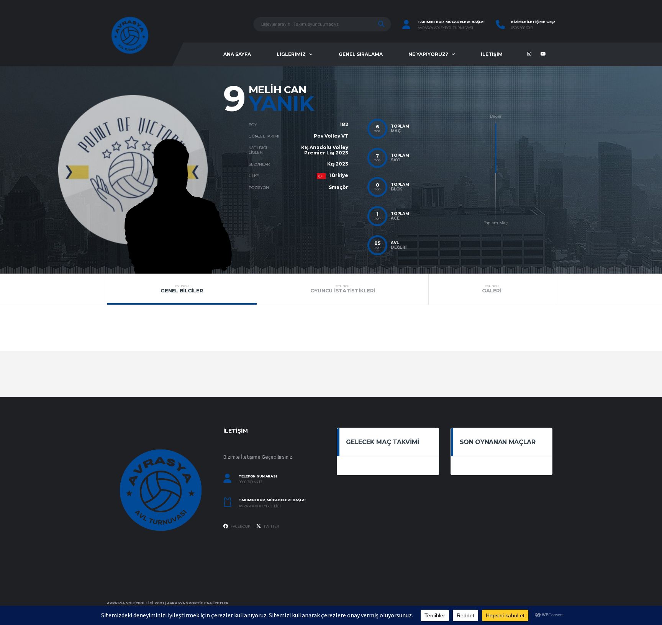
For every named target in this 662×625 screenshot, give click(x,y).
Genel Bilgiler (182, 289)
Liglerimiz (291, 54)
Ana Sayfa (237, 54)
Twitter (271, 526)
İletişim (492, 54)
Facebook (240, 526)
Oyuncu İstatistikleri (342, 289)
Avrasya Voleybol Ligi (260, 506)
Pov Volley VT (331, 136)
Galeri (491, 289)
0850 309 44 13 (250, 482)
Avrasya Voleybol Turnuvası (445, 28)
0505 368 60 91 (522, 28)
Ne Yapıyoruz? (428, 54)
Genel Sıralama (361, 54)
